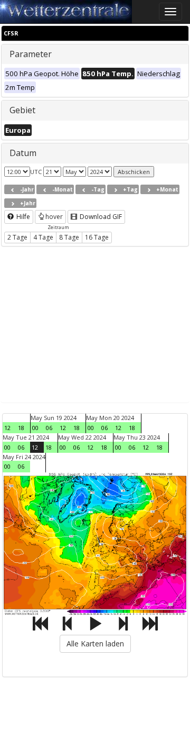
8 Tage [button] (69, 237)
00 (35, 428)
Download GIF (100, 216)
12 (7, 428)
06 (49, 428)
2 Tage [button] (17, 237)
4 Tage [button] (43, 237)
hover (54, 216)
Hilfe (22, 216)
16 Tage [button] (97, 237)
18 (21, 428)
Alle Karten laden (95, 643)
